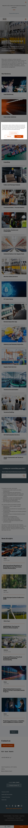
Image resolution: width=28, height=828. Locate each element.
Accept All (19, 136)
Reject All (9, 136)
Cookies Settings (13, 133)
